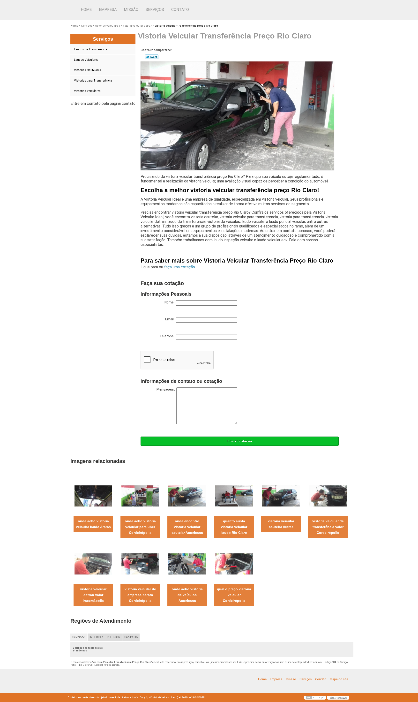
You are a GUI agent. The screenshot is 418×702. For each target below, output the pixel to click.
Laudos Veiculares (86, 59)
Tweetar (151, 56)
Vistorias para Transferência (93, 80)
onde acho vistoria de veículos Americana (187, 595)
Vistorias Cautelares (87, 70)
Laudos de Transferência (90, 49)
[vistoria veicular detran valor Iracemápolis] (93, 563)
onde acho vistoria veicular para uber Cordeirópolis (140, 527)
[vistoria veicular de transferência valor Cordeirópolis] (328, 495)
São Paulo (131, 637)
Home (86, 9)
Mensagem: (166, 389)
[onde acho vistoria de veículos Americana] (187, 563)
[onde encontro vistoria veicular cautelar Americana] (187, 495)
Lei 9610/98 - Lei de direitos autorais (99, 665)
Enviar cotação (239, 441)
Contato (180, 9)
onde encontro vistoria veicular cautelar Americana (187, 527)
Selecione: (78, 637)
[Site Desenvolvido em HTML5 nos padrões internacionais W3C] (315, 698)
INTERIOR (96, 637)
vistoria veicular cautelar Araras (281, 524)
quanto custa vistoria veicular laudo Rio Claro (234, 527)
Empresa (108, 9)
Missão (131, 9)
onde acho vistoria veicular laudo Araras (93, 524)
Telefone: (168, 336)
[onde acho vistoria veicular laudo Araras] (93, 495)
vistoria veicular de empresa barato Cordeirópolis (140, 595)
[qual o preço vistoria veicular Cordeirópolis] (234, 563)
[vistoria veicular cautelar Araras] (281, 495)
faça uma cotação (179, 267)
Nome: (170, 302)
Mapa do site (339, 679)
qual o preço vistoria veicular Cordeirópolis (234, 595)
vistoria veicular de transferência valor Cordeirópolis (328, 527)
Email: (170, 319)
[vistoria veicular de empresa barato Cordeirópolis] (140, 563)
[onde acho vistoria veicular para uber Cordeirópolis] (140, 495)
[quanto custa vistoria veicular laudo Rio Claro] (234, 495)
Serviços (155, 9)
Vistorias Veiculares (87, 91)
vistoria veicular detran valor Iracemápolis (93, 595)
